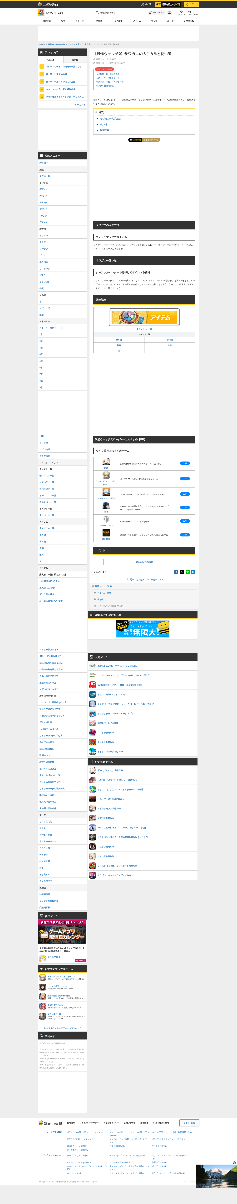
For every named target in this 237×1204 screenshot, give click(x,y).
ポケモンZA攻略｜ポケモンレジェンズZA (85, 1132)
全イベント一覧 (47, 515)
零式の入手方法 (47, 795)
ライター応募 (189, 1123)
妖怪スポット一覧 (48, 501)
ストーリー (80, 20)
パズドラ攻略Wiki (117, 1146)
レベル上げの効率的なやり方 (53, 702)
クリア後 (44, 442)
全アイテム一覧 (47, 528)
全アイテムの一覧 (144, 329)
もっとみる (80, 104)
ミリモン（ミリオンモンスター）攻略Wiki (127, 1173)
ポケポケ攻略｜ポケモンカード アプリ (168, 1139)
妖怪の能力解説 (47, 748)
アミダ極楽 (45, 455)
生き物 (119, 339)
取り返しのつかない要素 (51, 600)
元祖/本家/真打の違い (50, 580)
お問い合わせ (130, 1122)
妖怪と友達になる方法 (50, 708)
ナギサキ (44, 854)
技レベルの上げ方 (48, 768)
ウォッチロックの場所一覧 (52, 788)
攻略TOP (47, 20)
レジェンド (45, 308)
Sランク (43, 189)
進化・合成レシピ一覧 (50, 775)
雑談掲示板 (45, 894)
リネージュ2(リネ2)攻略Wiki (79, 1162)
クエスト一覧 (104, 81)
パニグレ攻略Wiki (159, 1166)
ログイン (193, 4)
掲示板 (75, 60)
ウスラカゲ (45, 268)
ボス (42, 301)
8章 (41, 380)
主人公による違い (48, 587)
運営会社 (144, 1122)
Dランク (43, 215)
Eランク (43, 222)
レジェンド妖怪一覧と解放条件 (60, 89)
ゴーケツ (44, 248)
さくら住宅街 (46, 821)
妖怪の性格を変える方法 (51, 669)
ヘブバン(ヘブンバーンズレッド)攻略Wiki (127, 1155)
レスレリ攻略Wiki (74, 1173)
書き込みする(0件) (144, 561)
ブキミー (44, 275)
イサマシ (44, 235)
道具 (170, 345)
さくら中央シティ (48, 841)
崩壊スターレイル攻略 (76, 1146)
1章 (41, 334)
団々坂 (43, 827)
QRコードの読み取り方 (50, 656)
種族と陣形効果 (47, 761)
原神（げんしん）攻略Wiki (78, 1155)
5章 (41, 360)
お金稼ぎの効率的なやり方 (52, 715)
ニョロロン (45, 281)
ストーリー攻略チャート (108, 77)
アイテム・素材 (104, 592)
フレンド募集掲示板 (49, 900)
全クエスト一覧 (47, 475)
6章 (41, 367)
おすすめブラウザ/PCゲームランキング (64, 1028)
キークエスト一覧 (48, 495)
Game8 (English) (161, 1122)
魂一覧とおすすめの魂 (56, 73)
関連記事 (104, 130)
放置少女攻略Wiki (159, 1162)
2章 (41, 340)
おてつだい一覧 (47, 482)
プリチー (44, 255)
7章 (41, 374)
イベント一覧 (117, 81)
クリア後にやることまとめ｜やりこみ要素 (66, 96)
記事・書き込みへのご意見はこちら (146, 579)
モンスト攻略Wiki (159, 1146)
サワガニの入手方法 (110, 118)
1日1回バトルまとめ (49, 728)
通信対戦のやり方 (48, 682)
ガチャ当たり (46, 722)
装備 (119, 345)
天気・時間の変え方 (49, 675)
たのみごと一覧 (47, 488)
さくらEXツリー (47, 881)
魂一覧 (170, 20)
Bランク (43, 202)
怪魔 (42, 288)
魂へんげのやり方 (48, 801)
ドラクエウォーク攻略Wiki (78, 1150)
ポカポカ (44, 261)
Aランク (43, 195)
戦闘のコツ (45, 755)
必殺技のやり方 (47, 742)
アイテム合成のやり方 (50, 781)
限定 (42, 314)
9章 (41, 387)
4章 (41, 354)
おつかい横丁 (46, 847)
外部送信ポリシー (111, 1122)
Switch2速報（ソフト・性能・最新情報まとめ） (173, 1132)
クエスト (100, 20)
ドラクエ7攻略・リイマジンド (80, 1139)
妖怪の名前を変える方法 (51, 662)
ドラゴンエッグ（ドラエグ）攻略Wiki (168, 1173)
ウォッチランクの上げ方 (51, 735)
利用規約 (71, 1122)
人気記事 (50, 60)
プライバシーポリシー (89, 1122)
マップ (154, 20)
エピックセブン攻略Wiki (119, 1162)
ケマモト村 (45, 861)
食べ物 (170, 339)
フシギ (43, 241)
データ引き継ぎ (47, 594)
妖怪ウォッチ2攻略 (103, 586)
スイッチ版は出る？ (49, 649)
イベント (118, 20)
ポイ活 (148, 4)
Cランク (43, 208)
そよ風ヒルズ (46, 874)
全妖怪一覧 (45, 175)
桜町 (42, 867)
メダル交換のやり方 (49, 689)
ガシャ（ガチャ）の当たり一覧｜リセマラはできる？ (66, 66)
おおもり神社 (46, 834)
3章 (41, 347)
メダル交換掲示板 (106, 85)
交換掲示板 (189, 20)
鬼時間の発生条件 (48, 808)
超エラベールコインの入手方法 (60, 81)
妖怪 (63, 20)
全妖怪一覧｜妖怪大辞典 (108, 73)
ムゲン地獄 (45, 449)
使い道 (103, 124)
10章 (42, 436)
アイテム (137, 20)
